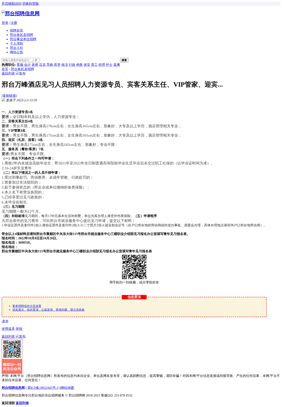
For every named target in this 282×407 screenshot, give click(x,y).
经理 (101, 64)
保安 (87, 64)
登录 (5, 23)
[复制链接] (9, 95)
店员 (42, 64)
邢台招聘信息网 (13, 387)
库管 (57, 64)
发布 (5, 321)
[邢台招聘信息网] (21, 13)
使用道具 (8, 328)
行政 (72, 64)
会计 (27, 64)
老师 (35, 64)
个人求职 (16, 43)
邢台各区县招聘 (21, 35)
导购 (49, 64)
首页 (5, 69)
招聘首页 (16, 30)
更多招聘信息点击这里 (26, 306)
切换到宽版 (30, 3)
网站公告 (16, 52)
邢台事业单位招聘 (23, 39)
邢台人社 (16, 48)
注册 (14, 23)
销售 (79, 64)
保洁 (64, 64)
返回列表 (8, 73)
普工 (94, 64)
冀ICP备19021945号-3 (42, 387)
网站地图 (67, 387)
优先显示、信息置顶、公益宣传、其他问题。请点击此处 (48, 309)
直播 (116, 64)
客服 (20, 64)
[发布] (21, 73)
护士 (109, 64)
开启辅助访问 (11, 3)
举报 (19, 328)
